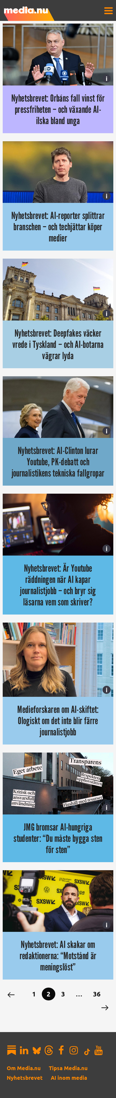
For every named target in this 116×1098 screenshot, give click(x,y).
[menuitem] (108, 11)
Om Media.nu (24, 1067)
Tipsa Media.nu (68, 1067)
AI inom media (69, 1077)
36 (97, 994)
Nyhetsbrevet (25, 1077)
